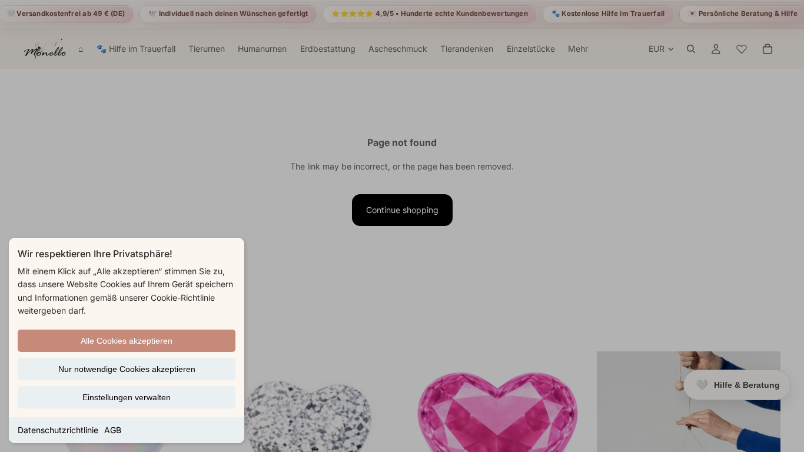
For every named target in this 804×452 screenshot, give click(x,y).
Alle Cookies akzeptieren (126, 340)
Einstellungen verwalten (126, 397)
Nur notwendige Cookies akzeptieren (126, 369)
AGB (112, 430)
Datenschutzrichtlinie (58, 430)
